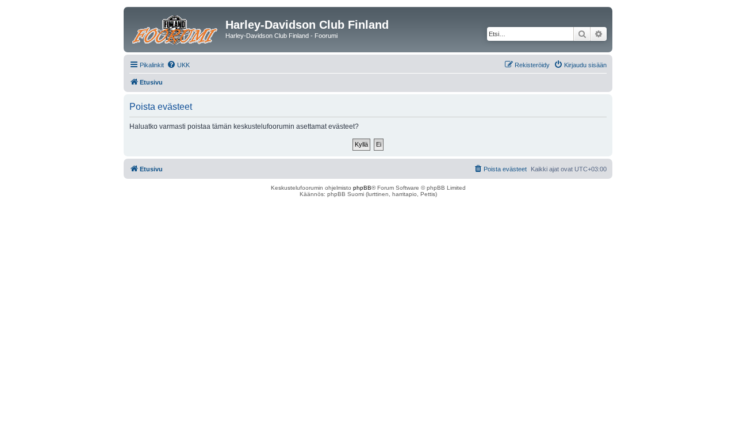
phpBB (362, 188)
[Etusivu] (175, 28)
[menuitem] (178, 65)
